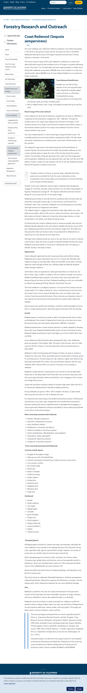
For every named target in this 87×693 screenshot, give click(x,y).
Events (22, 2)
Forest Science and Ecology (11, 90)
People (12, 2)
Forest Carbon (11, 96)
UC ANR (6, 20)
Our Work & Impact (53, 8)
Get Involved (67, 8)
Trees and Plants (11, 115)
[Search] (65, 2)
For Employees (31, 2)
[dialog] (43, 684)
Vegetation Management (10, 169)
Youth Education (10, 84)
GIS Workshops (10, 79)
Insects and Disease (12, 110)
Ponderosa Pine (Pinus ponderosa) (13, 130)
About (43, 8)
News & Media (78, 8)
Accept (79, 689)
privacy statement (9, 683)
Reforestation (9, 74)
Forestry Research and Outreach (20, 20)
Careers (6, 2)
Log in (71, 2)
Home (7, 50)
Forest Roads (10, 101)
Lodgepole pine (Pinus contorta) (13, 121)
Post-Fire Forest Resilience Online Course (10, 66)
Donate (78, 2)
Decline (70, 689)
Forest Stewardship (11, 59)
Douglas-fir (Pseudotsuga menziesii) (12, 140)
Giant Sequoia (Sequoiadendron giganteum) (13, 160)
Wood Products (11, 176)
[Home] (15, 8)
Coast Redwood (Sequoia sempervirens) (13, 150)
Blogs (17, 2)
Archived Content (11, 183)
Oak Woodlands (11, 106)
